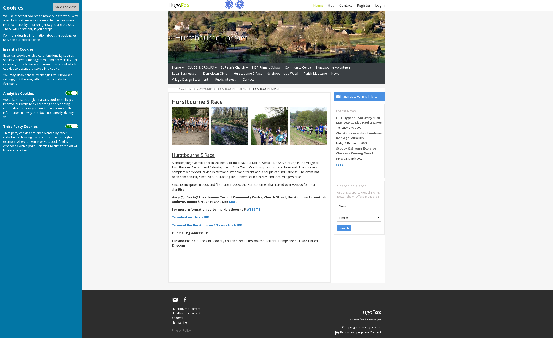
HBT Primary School (266, 67)
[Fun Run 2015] (269, 125)
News (335, 73)
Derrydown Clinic (215, 73)
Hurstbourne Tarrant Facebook (185, 299)
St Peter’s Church (233, 67)
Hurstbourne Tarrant (211, 37)
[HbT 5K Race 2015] (308, 125)
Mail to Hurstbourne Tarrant (175, 299)
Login (380, 5)
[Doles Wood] (229, 125)
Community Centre (298, 67)
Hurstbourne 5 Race (248, 73)
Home (318, 5)
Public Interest (225, 79)
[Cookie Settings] (229, 4)
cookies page (30, 40)
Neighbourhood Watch (283, 73)
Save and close (65, 7)
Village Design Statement (190, 79)
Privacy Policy (181, 330)
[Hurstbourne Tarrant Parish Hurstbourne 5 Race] (190, 125)
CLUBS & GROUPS (201, 67)
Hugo (178, 5)
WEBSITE (253, 209)
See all (340, 165)
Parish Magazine (315, 73)
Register (363, 5)
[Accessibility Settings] (239, 4)
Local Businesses (184, 73)
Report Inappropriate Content (360, 332)
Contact (345, 5)
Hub (331, 5)
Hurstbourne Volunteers (333, 67)
